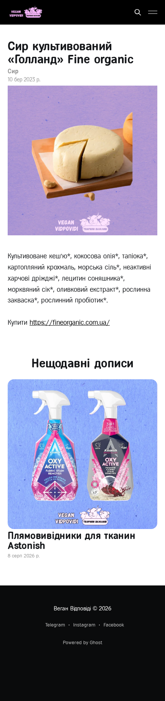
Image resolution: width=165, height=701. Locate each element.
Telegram (55, 624)
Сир (13, 71)
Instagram (84, 624)
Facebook (114, 624)
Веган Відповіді (72, 608)
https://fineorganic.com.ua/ (70, 322)
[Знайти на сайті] (138, 12)
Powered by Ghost (82, 642)
